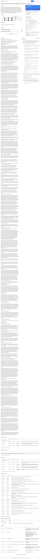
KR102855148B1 (3, 445)
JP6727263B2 (2, 482)
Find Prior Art (33, 9)
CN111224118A (3, 505)
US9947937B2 (3, 511)
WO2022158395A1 (3, 500)
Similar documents (32, 32)
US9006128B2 (3, 478)
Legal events (28, 32)
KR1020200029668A (3, 523)
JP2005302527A (3, 514)
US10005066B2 (3, 506)
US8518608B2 (3, 479)
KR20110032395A (3, 441)
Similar (37, 9)
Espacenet (30, 35)
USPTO (30, 34)
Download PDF (28, 9)
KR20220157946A (3, 503)
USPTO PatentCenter (33, 34)
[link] (7, 24)
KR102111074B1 (3, 443)
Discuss (36, 35)
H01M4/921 (3, 24)
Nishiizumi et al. (3, 493)
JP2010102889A (3, 487)
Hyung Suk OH (29, 11)
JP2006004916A (3, 495)
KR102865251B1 (3, 464)
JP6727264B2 (2, 501)
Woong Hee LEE (33, 11)
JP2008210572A (3, 490)
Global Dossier (33, 35)
